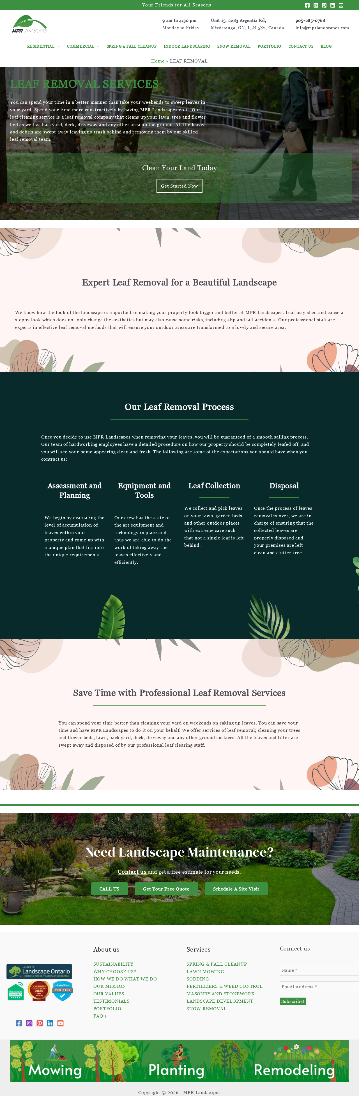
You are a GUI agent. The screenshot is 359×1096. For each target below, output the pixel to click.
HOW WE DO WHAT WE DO (125, 978)
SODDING (198, 978)
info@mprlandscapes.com (322, 27)
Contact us (132, 871)
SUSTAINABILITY (113, 963)
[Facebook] (307, 5)
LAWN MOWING (205, 971)
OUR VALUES (108, 993)
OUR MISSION (109, 986)
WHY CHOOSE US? (114, 971)
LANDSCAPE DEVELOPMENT (220, 1000)
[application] (57, 46)
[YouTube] (341, 5)
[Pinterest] (324, 5)
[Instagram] (315, 5)
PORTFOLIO (107, 1008)
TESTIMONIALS (111, 1000)
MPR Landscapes (109, 730)
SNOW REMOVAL (207, 1008)
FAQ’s (100, 1015)
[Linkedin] (332, 5)
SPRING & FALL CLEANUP (217, 963)
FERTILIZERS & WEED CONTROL (225, 986)
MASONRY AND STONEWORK (221, 993)
